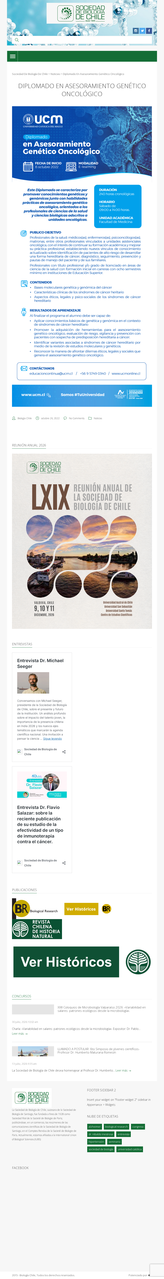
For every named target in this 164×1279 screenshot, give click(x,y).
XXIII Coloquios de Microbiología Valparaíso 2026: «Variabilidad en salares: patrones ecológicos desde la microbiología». (102, 1009)
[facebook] (149, 31)
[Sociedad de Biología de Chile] (80, 13)
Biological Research (116, 1126)
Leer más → (20, 1033)
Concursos (21, 996)
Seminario (114, 1141)
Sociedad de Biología (101, 1149)
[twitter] (142, 31)
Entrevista (123, 1134)
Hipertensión (96, 1141)
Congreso (138, 1126)
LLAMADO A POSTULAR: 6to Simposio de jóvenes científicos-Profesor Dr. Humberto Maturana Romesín (99, 1050)
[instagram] (136, 31)
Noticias (98, 418)
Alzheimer (95, 1126)
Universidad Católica (130, 1149)
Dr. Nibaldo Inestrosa (101, 1134)
